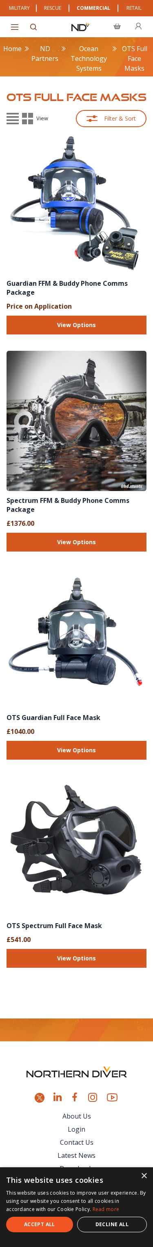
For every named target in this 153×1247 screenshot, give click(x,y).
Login (76, 1129)
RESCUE (52, 7)
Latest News (76, 1155)
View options (76, 325)
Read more (106, 1209)
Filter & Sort (120, 118)
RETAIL (134, 7)
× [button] (144, 1176)
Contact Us (76, 1142)
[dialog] (76, 1207)
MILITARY (19, 7)
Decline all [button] (112, 1224)
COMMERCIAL (93, 7)
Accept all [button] (39, 1224)
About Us (76, 1116)
